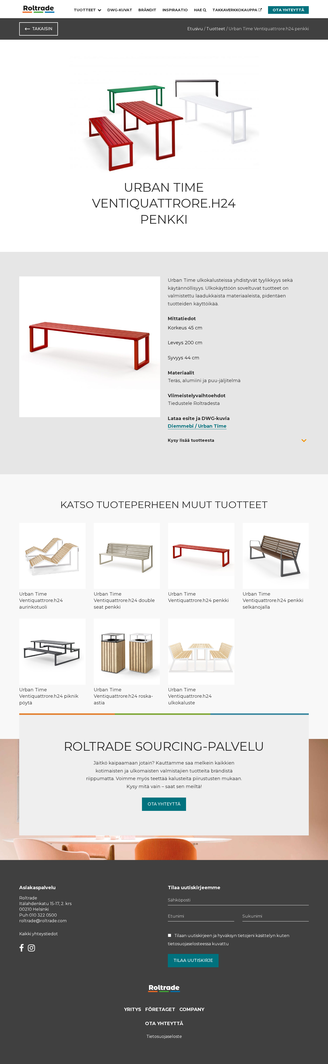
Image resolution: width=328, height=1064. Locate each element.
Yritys (132, 1009)
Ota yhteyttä (288, 10)
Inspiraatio (175, 10)
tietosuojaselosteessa (189, 943)
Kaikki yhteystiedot (38, 933)
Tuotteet (85, 10)
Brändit (147, 10)
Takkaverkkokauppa (235, 10)
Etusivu (195, 28)
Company (191, 1009)
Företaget (160, 1009)
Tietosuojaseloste (164, 1036)
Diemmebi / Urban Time (197, 426)
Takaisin (42, 28)
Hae (198, 10)
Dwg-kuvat (119, 10)
